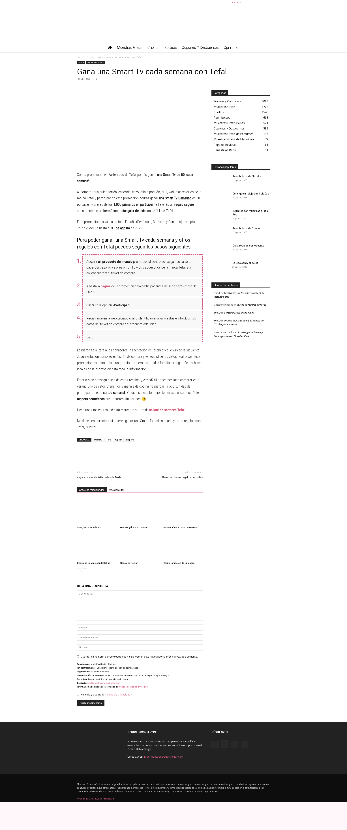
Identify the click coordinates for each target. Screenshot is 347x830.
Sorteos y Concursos (95, 62)
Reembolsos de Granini (246, 228)
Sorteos (170, 47)
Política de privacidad (118, 694)
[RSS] (261, 2)
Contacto (236, 2)
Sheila (217, 312)
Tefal (108, 439)
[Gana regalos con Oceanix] (140, 510)
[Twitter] (267, 2)
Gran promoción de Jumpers (178, 563)
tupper (118, 439)
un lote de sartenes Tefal (167, 410)
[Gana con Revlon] (140, 546)
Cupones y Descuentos (200, 47)
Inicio (79, 57)
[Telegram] (89, 87)
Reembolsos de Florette (246, 176)
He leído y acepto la (106, 694)
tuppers (130, 439)
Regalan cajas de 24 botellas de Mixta (99, 477)
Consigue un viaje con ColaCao (93, 563)
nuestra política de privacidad (133, 687)
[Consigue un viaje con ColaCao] (96, 546)
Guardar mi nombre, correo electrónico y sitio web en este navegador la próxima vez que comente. (139, 656)
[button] (265, 47)
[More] (114, 87)
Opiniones (231, 47)
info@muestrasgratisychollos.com (103, 683)
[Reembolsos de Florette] (220, 180)
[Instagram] (255, 2)
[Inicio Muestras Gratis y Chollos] (109, 47)
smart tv (98, 439)
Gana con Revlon (129, 563)
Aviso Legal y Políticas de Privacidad (95, 798)
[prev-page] (79, 571)
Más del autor (116, 490)
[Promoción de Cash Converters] (183, 510)
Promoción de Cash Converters (180, 527)
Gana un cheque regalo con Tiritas (182, 477)
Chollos (153, 47)
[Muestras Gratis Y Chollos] (173, 24)
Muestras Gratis (129, 47)
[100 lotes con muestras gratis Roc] (220, 215)
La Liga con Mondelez (89, 527)
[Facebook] (249, 2)
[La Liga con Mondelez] (96, 510)
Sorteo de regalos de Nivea (251, 304)
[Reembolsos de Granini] (220, 232)
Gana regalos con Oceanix (134, 527)
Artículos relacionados (91, 490)
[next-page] (85, 571)
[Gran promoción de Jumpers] (183, 546)
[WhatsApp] (80, 87)
